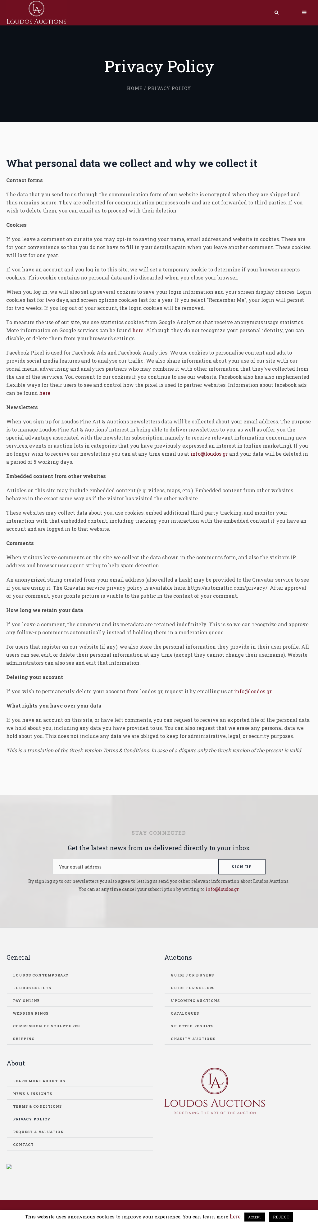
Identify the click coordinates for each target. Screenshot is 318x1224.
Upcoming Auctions (195, 1000)
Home (135, 88)
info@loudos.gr (209, 453)
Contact (23, 1144)
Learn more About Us (39, 1081)
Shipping (24, 1038)
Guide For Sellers (193, 987)
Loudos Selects (32, 987)
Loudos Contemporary (41, 975)
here (137, 330)
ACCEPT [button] (254, 1217)
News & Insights (32, 1093)
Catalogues (185, 1013)
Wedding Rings (30, 1013)
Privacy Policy (32, 1119)
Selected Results (192, 1026)
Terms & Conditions (37, 1106)
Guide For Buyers (192, 975)
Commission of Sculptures (46, 1026)
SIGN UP (242, 866)
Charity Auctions (193, 1038)
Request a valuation (38, 1131)
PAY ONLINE (26, 1000)
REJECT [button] (281, 1217)
